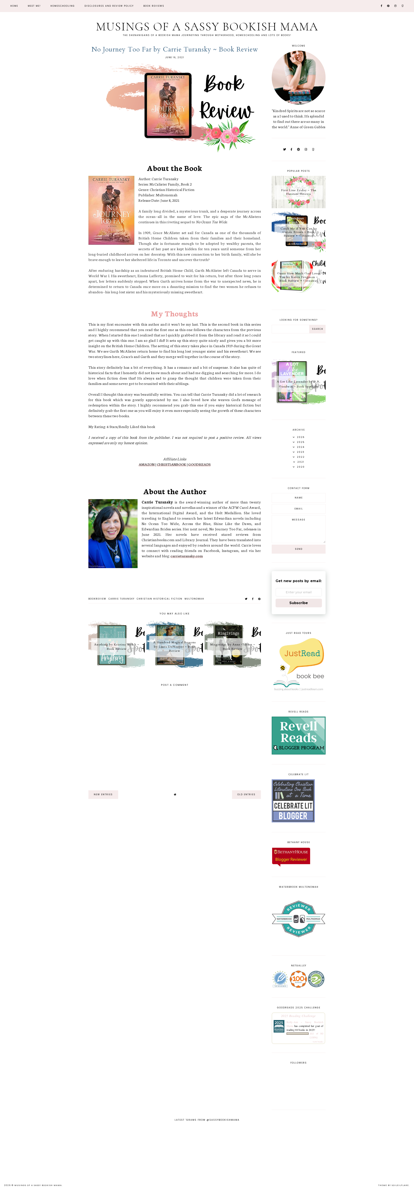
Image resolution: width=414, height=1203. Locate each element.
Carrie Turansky (121, 598)
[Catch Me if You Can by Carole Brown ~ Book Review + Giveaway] (299, 251)
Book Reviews (153, 6)
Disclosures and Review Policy (109, 6)
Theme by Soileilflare (393, 1185)
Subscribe (298, 603)
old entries (246, 794)
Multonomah (194, 598)
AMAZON (147, 464)
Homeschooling (62, 6)
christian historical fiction (159, 598)
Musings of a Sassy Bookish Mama (207, 26)
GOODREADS (199, 464)
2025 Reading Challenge (298, 1015)
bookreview (97, 598)
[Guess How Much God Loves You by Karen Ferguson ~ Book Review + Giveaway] (299, 296)
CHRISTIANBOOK (171, 464)
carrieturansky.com (187, 555)
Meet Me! (34, 6)
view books (318, 1041)
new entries (103, 794)
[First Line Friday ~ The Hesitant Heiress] (299, 206)
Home (14, 6)
